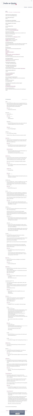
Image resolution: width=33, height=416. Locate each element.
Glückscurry (15, 36)
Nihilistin (7, 266)
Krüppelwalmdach (24, 325)
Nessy (7, 115)
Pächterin (25, 7)
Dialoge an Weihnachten (9, 410)
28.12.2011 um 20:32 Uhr (8, 132)
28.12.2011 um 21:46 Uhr (8, 156)
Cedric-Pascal (23, 68)
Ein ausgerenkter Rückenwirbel (10, 86)
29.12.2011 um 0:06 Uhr (8, 180)
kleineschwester (9, 149)
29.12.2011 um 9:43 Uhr (8, 191)
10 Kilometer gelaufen (9, 74)
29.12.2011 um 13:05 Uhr (8, 258)
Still (6, 49)
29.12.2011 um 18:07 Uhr (9, 116)
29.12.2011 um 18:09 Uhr (9, 163)
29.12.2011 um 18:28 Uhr (9, 303)
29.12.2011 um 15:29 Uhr (8, 343)
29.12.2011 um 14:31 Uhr (8, 267)
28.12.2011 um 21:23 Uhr (8, 138)
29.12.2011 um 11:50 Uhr (9, 223)
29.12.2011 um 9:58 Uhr (8, 207)
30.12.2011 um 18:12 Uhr (9, 333)
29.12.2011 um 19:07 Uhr (8, 349)
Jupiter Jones (8, 60)
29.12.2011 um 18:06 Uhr (9, 108)
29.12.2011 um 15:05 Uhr (8, 281)
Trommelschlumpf (8, 373)
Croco (6, 296)
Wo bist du (7, 50)
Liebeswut (7, 40)
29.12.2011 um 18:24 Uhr (9, 262)
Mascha (7, 257)
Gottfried (7, 358)
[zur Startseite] (9, 3)
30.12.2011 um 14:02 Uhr (9, 353)
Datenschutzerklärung (21, 412)
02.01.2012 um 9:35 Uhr (9, 391)
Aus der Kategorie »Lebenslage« (16, 12)
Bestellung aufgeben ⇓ (24, 99)
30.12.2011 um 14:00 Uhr (9, 368)
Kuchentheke (30, 7)
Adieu (6, 53)
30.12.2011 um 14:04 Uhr (9, 323)
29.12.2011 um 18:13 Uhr (9, 169)
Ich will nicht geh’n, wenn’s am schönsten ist (12, 54)
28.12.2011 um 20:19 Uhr (8, 113)
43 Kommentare (10, 12)
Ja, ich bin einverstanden (17, 413)
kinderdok (8, 168)
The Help (7, 39)
